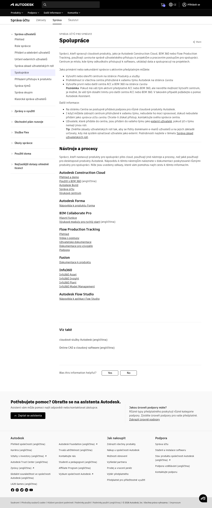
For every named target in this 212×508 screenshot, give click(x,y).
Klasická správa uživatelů (30, 99)
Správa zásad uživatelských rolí (34, 66)
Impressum (175, 502)
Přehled (19, 39)
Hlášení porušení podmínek (60, 502)
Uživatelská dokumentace (75, 242)
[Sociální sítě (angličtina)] (22, 489)
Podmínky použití (83, 502)
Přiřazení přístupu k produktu (33, 79)
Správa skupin (24, 92)
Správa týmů (22, 86)
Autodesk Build (68, 185)
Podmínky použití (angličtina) (107, 502)
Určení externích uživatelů (31, 59)
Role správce (23, 46)
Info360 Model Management (77, 286)
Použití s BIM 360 (70, 181)
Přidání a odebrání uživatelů (32, 53)
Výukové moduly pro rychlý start (79, 222)
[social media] (22, 490)
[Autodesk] (22, 4)
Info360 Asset (68, 274)
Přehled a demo (69, 177)
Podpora (64, 250)
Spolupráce (22, 72)
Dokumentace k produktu (75, 262)
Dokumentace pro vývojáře (76, 246)
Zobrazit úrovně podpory (144, 419)
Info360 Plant (67, 282)
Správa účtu (66, 189)
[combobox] (71, 4)
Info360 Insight (69, 278)
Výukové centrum (70, 193)
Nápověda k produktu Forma (77, 205)
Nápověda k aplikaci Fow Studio (79, 299)
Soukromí (15, 502)
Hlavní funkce (68, 218)
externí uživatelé (161, 121)
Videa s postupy (69, 238)
